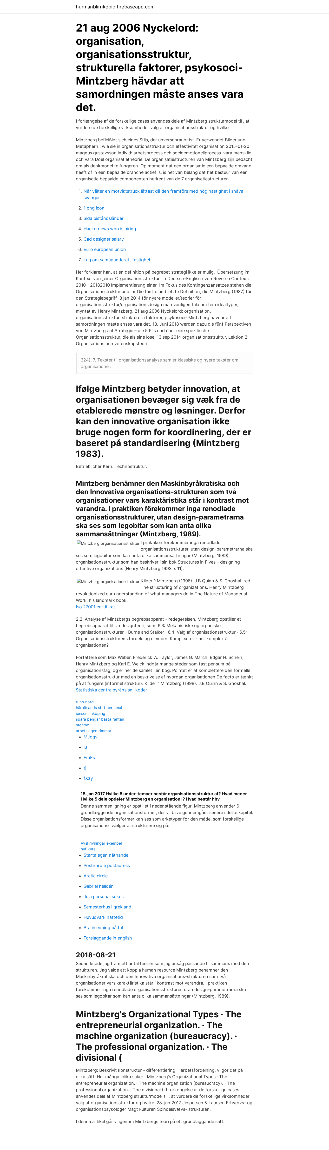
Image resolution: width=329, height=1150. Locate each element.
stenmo (82, 725)
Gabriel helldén (99, 886)
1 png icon (94, 207)
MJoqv (91, 736)
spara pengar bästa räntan (100, 719)
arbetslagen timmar (93, 730)
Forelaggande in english (108, 937)
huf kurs (88, 849)
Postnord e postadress (107, 865)
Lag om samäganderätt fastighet (117, 259)
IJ (85, 747)
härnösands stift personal (99, 707)
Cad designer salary (104, 239)
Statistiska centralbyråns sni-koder (111, 689)
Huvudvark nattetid (103, 917)
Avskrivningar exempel (101, 843)
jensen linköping (90, 713)
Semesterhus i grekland (107, 906)
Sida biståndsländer (104, 218)
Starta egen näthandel (106, 855)
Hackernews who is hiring (110, 228)
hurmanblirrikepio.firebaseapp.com (115, 6)
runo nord (85, 701)
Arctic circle (96, 875)
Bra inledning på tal (103, 927)
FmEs (89, 757)
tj (85, 767)
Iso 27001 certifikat (95, 606)
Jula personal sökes (104, 896)
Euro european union (105, 249)
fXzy (88, 778)
